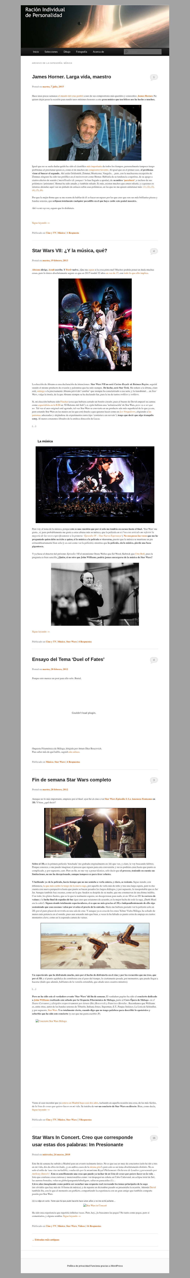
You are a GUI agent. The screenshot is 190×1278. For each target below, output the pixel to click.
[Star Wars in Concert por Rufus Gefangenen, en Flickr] (95, 1205)
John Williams (41, 1000)
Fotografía (81, 51)
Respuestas (85, 641)
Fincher (64, 401)
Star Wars (71, 641)
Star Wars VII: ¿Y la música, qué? (69, 250)
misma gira (95, 1166)
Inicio (36, 51)
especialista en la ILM (49, 405)
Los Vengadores (127, 411)
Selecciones (51, 51)
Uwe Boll (140, 553)
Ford (68, 269)
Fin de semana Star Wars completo (71, 780)
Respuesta (73, 232)
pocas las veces (139, 535)
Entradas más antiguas (45, 1240)
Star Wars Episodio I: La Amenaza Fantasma (128, 798)
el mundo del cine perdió (70, 95)
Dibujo (67, 51)
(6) (41, 190)
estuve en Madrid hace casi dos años (80, 1102)
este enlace (73, 751)
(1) (144, 186)
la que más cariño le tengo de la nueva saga (64, 885)
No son (127, 535)
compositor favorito (98, 169)
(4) (33, 190)
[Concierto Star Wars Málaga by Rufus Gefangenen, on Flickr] (95, 1058)
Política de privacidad (78, 1266)
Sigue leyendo (41, 222)
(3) (152, 186)
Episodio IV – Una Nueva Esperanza (102, 535)
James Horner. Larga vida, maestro (71, 76)
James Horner (145, 95)
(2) (148, 186)
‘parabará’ (129, 180)
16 (154, 1138)
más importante (94, 166)
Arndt (51, 269)
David (153, 1187)
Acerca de (98, 51)
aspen (91, 269)
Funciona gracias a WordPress (106, 1266)
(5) (37, 190)
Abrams (36, 269)
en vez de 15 (112, 273)
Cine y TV (51, 232)
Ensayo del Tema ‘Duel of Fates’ (68, 659)
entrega (41, 391)
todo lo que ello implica (136, 273)
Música (61, 232)
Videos (81, 1226)
